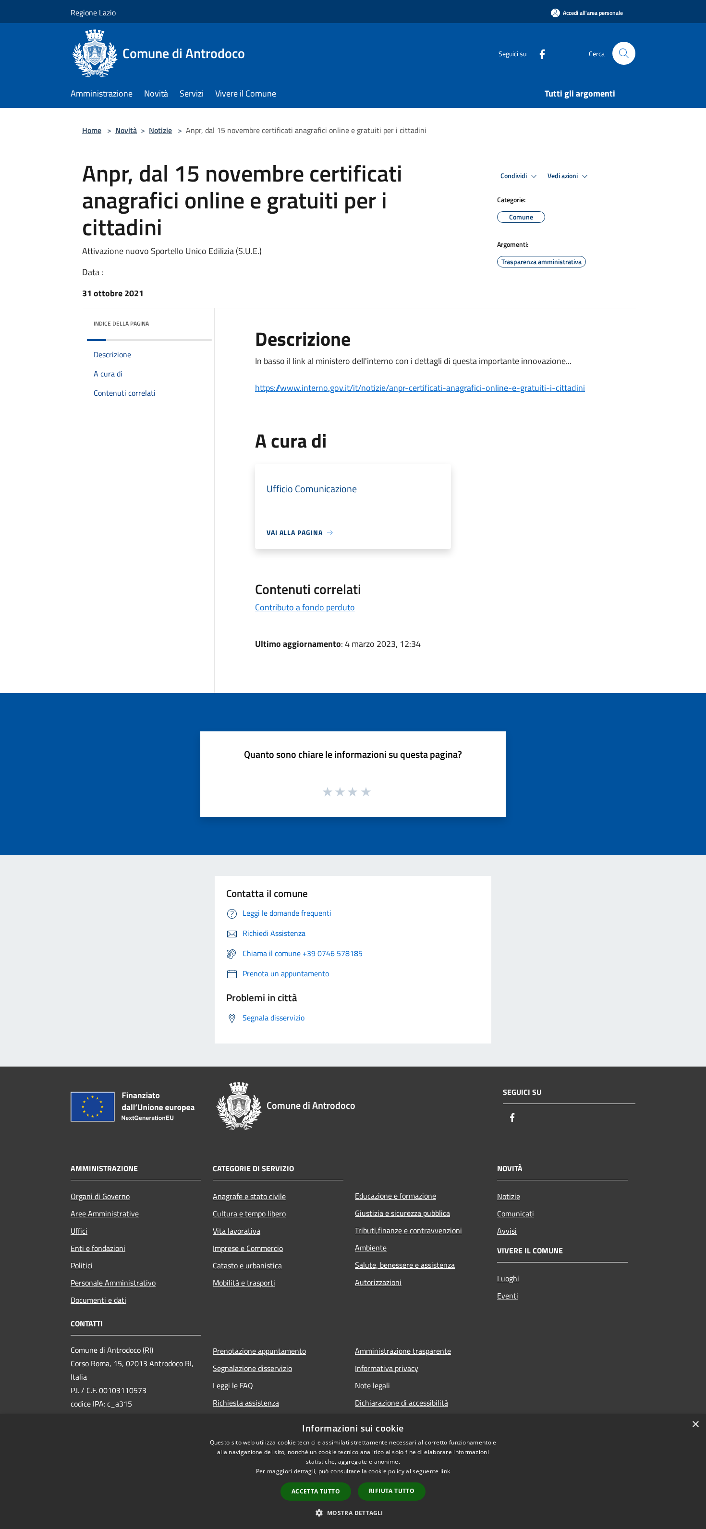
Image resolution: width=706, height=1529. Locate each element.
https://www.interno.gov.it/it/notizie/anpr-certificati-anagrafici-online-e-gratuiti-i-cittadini (420, 387)
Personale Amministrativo (113, 1282)
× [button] (695, 1424)
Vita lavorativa (236, 1231)
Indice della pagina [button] (121, 323)
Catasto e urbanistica (247, 1265)
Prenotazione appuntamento (259, 1351)
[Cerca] (623, 53)
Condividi (514, 175)
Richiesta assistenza (246, 1402)
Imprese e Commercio (248, 1248)
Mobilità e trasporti (244, 1282)
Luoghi (508, 1278)
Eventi (507, 1295)
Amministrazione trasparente (403, 1351)
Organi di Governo (100, 1196)
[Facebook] (538, 53)
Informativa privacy (386, 1368)
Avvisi (507, 1231)
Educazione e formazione (395, 1195)
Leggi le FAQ (233, 1385)
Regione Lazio (93, 12)
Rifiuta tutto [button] (391, 1491)
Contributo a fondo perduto (305, 607)
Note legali (372, 1385)
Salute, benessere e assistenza (405, 1265)
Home (91, 130)
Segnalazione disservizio (252, 1368)
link (445, 1471)
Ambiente (371, 1247)
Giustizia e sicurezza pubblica (402, 1213)
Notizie (160, 130)
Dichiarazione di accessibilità (401, 1402)
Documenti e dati (98, 1300)
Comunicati (515, 1213)
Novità (126, 130)
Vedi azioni (563, 175)
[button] (353, 1512)
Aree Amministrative (105, 1213)
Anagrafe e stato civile (249, 1196)
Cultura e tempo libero (249, 1213)
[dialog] (353, 1471)
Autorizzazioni (378, 1282)
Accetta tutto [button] (316, 1491)
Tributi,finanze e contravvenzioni (408, 1230)
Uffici (79, 1231)
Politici (82, 1265)
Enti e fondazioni (98, 1248)
